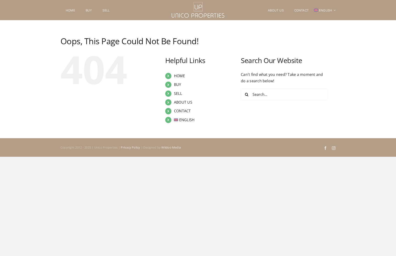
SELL (178, 93)
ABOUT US (183, 102)
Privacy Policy (130, 147)
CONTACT (182, 110)
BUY (177, 84)
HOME (179, 75)
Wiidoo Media (171, 147)
